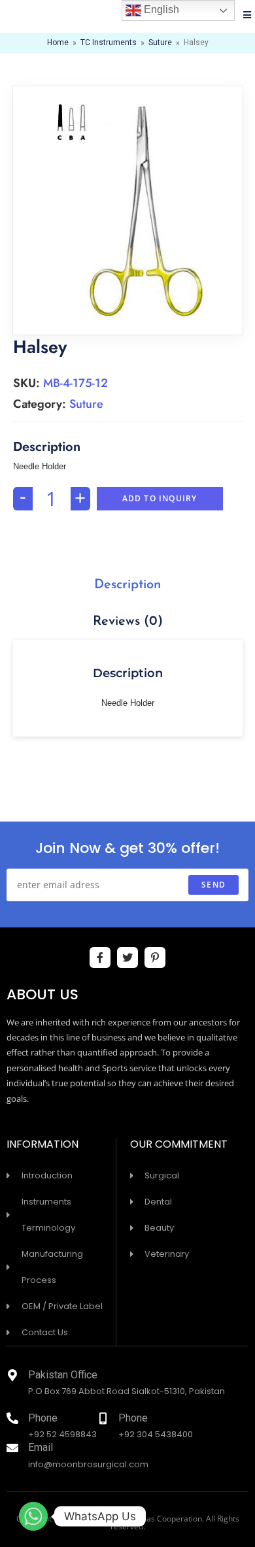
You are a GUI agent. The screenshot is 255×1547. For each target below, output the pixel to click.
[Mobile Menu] (247, 16)
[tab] (128, 585)
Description (127, 584)
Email (40, 1448)
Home (58, 43)
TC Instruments (108, 43)
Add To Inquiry (159, 498)
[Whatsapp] (33, 1516)
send (213, 884)
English (160, 9)
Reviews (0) (128, 621)
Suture (160, 43)
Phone (43, 1419)
